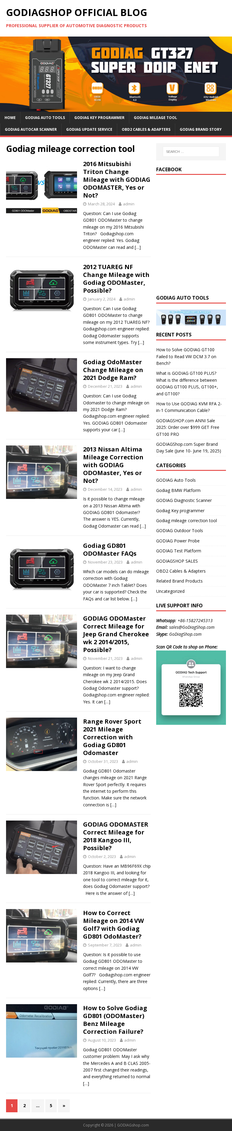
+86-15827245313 (195, 620)
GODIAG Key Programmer (99, 117)
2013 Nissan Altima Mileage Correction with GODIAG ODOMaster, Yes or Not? (113, 465)
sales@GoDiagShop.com (191, 627)
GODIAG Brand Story (201, 129)
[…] (138, 247)
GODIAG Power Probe (178, 541)
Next (224, 72)
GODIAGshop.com (133, 1125)
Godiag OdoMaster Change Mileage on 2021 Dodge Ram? (113, 370)
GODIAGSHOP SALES (177, 561)
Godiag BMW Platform (178, 490)
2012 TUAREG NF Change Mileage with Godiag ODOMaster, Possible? (116, 278)
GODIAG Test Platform (178, 551)
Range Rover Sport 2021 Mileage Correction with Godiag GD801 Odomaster (112, 737)
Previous (7, 72)
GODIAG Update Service (89, 129)
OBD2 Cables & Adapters (146, 129)
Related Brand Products (179, 581)
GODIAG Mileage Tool (155, 117)
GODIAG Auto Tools (45, 117)
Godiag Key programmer (180, 510)
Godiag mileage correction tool (186, 520)
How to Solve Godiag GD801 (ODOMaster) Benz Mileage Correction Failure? (115, 1020)
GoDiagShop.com (185, 634)
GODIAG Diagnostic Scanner (184, 500)
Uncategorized (170, 591)
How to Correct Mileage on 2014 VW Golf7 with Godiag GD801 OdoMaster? (113, 924)
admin (128, 204)
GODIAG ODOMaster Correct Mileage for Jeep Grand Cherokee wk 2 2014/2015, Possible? (116, 634)
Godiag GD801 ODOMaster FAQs (110, 549)
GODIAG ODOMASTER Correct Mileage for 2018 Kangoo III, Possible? (115, 836)
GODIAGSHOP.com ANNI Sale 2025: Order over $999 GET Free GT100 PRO (187, 427)
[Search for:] (191, 151)
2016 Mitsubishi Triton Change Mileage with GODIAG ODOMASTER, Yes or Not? (116, 179)
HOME (10, 117)
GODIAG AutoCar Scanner (31, 129)
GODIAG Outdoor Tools (179, 530)
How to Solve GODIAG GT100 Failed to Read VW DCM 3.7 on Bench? (186, 356)
